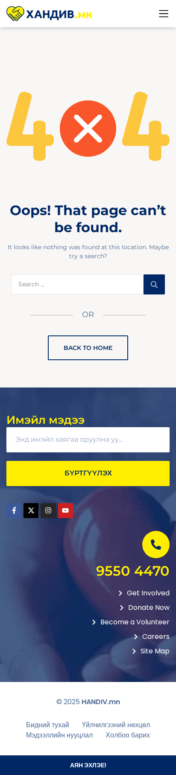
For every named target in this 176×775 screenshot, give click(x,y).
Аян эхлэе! (88, 765)
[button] (163, 14)
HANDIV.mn (101, 702)
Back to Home (88, 348)
